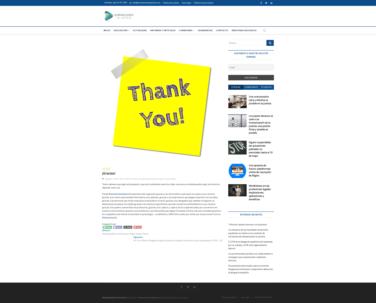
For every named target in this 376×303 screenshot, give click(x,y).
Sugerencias (205, 30)
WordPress (155, 298)
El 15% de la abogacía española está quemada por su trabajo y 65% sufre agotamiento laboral (250, 245)
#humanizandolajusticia (120, 194)
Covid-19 (128, 179)
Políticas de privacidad (203, 3)
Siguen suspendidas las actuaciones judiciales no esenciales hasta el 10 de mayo (261, 149)
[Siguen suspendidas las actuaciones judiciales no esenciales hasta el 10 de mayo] (237, 142)
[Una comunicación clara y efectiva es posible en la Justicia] (237, 96)
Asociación (120, 30)
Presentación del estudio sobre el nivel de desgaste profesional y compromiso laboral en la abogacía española (250, 269)
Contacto (222, 30)
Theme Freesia (144, 298)
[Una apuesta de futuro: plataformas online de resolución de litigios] (237, 165)
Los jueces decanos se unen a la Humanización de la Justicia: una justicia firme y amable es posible (261, 124)
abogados (109, 179)
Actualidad (140, 30)
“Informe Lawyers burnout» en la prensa (247, 224)
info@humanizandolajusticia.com (146, 2)
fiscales (135, 179)
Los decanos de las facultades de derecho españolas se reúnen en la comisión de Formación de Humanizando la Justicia (248, 233)
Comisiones (185, 30)
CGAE (116, 179)
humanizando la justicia (148, 179)
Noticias (106, 168)
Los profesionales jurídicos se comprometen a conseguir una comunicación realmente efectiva (250, 257)
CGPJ (121, 179)
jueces (161, 179)
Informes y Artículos (162, 30)
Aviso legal (186, 3)
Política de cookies (171, 3)
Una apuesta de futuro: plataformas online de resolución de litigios (260, 170)
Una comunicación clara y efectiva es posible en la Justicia (260, 100)
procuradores (170, 179)
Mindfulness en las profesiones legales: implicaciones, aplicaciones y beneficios (260, 192)
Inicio (107, 30)
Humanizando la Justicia (114, 297)
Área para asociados (244, 30)
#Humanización (109, 217)
